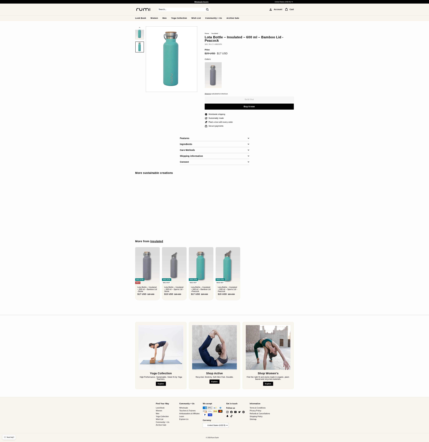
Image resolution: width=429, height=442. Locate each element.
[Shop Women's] (268, 347)
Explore (161, 384)
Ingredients (186, 144)
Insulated (214, 33)
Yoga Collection (179, 18)
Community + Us (213, 18)
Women (154, 18)
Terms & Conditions (258, 408)
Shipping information (191, 156)
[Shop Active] (214, 347)
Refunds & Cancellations (260, 414)
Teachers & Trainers (187, 411)
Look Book (140, 18)
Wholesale (183, 408)
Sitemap (253, 419)
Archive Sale (232, 18)
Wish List (196, 18)
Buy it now (249, 106)
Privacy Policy (255, 411)
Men (164, 18)
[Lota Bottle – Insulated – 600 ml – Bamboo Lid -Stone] (213, 75)
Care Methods (187, 150)
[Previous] (139, 28)
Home (207, 33)
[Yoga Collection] (161, 347)
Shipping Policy (256, 416)
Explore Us (183, 419)
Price (207, 50)
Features (184, 138)
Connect (184, 162)
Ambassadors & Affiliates (189, 414)
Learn (181, 416)
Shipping (208, 94)
